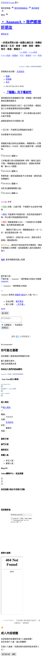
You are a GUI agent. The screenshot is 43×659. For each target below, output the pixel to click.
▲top (3, 309)
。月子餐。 (20, 304)
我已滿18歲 (6, 654)
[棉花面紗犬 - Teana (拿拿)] (2, 391)
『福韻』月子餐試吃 (19, 92)
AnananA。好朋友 (24, 66)
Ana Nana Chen (5, 384)
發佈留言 (5, 328)
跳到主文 (5, 34)
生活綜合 (20, 72)
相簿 (8, 76)
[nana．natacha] (2, 396)
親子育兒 (19, 301)
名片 (8, 82)
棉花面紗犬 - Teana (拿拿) (8, 389)
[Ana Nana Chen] (2, 386)
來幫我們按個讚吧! (36, 66)
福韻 (3, 260)
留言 (23, 295)
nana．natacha (5, 393)
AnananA (4, 281)
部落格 (8, 79)
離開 (13, 654)
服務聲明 (26, 623)
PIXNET (11, 620)
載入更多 (5, 313)
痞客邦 (18, 295)
